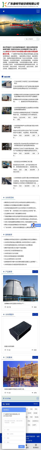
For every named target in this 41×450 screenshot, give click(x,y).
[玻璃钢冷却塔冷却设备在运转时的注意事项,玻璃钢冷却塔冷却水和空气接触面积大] (7, 97)
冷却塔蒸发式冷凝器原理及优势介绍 (15, 264)
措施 (26, 169)
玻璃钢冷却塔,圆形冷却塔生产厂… (15, 303)
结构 (33, 153)
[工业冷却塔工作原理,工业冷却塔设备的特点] (7, 84)
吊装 (31, 409)
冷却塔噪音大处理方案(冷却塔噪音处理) (26, 178)
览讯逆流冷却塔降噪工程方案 (23, 161)
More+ (36, 404)
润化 (36, 409)
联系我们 (36, 447)
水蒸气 (34, 425)
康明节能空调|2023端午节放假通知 (15, 248)
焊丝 (29, 421)
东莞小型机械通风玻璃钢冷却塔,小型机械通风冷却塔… (21, 222)
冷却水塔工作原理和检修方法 (13, 250)
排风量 (35, 413)
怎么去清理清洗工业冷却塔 (12, 259)
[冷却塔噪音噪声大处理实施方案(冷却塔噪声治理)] (7, 128)
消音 (33, 186)
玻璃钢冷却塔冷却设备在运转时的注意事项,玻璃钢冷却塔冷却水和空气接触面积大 (26, 96)
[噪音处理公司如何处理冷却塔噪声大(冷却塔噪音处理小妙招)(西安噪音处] (7, 146)
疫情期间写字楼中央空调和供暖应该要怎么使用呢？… (21, 261)
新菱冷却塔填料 (9, 346)
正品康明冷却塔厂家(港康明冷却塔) (15, 213)
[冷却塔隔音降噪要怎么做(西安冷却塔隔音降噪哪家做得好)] (7, 110)
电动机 (36, 417)
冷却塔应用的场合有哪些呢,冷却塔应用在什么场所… (20, 242)
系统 (29, 425)
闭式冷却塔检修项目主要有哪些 (14, 256)
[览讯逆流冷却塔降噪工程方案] (7, 164)
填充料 (29, 413)
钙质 (31, 417)
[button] (18, 34)
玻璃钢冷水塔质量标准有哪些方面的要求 (16, 205)
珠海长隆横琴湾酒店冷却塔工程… (14, 389)
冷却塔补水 (35, 421)
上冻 (26, 409)
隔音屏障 (27, 135)
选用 (33, 135)
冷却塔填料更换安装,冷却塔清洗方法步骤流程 (18, 245)
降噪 (18, 119)
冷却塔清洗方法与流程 (11, 253)
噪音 (29, 117)
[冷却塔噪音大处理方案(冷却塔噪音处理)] (7, 180)
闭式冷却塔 (22, 117)
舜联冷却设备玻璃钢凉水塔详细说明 (15, 224)
